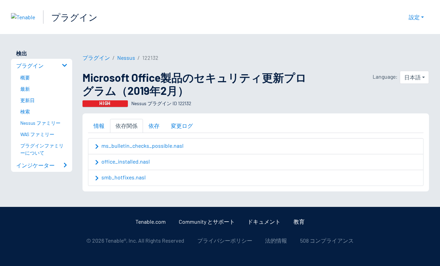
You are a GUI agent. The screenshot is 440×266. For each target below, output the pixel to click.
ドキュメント (264, 221)
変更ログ (182, 125)
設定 (414, 17)
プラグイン (74, 17)
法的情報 (276, 240)
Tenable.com (150, 221)
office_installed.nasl (125, 161)
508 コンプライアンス (327, 240)
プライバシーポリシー (224, 240)
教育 (299, 221)
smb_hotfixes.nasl (123, 177)
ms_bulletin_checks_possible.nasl (142, 145)
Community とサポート (207, 221)
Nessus (126, 57)
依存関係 (127, 125)
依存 (154, 125)
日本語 (412, 77)
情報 (99, 125)
